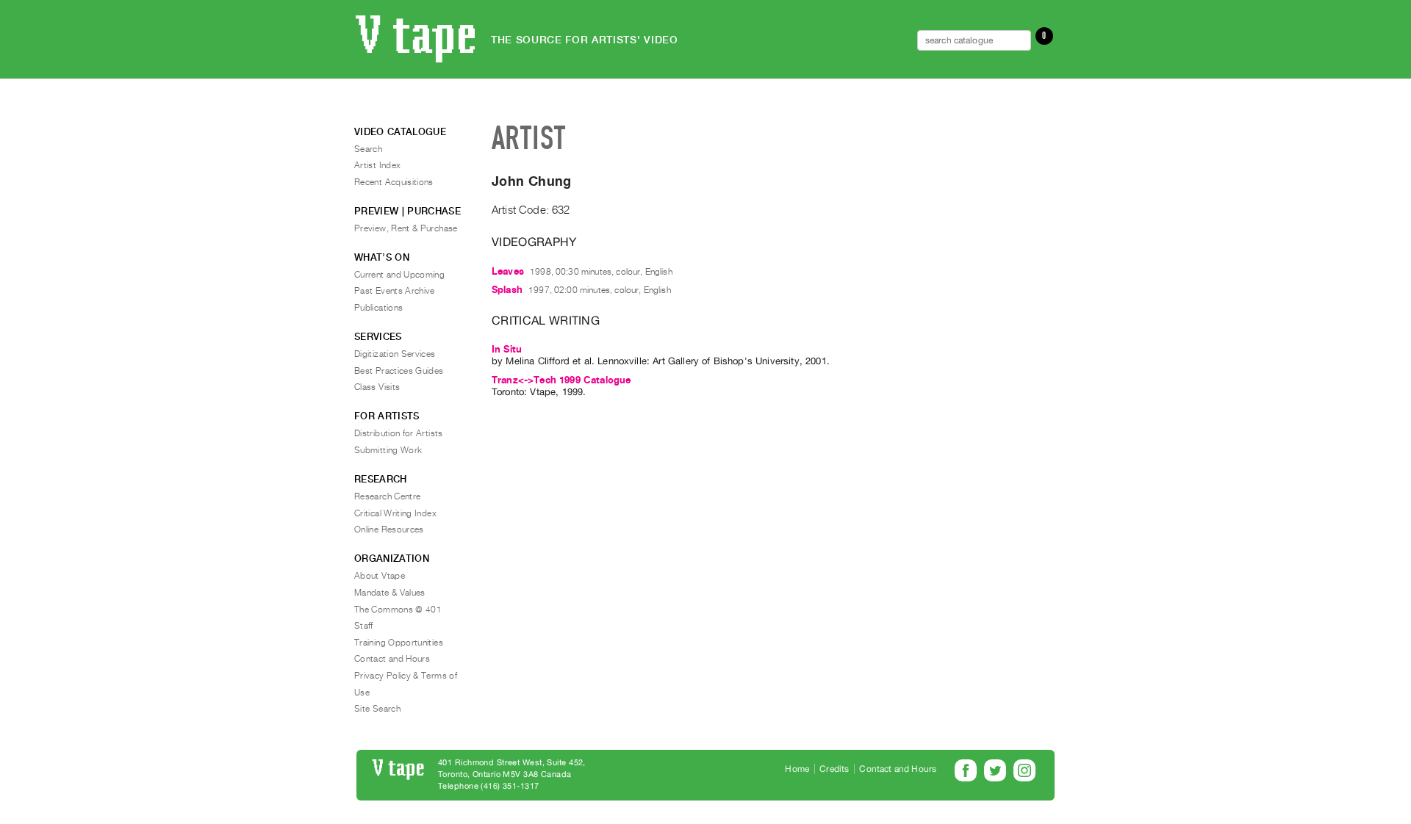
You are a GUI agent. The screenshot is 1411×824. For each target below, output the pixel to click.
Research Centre (387, 496)
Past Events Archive (394, 291)
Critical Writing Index (395, 513)
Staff (363, 626)
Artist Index (377, 165)
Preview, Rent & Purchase (406, 228)
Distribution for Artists (398, 433)
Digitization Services (395, 354)
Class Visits (377, 387)
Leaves (508, 271)
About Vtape (379, 576)
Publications (378, 308)
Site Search (377, 709)
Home (797, 769)
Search (368, 149)
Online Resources (389, 529)
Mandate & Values (390, 593)
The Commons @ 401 (398, 609)
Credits (834, 769)
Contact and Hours (392, 659)
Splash (507, 289)
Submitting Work (388, 450)
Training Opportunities (398, 642)
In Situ (507, 349)
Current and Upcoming (399, 275)
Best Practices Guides (399, 371)
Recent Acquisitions (394, 182)
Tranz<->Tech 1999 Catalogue (561, 380)
